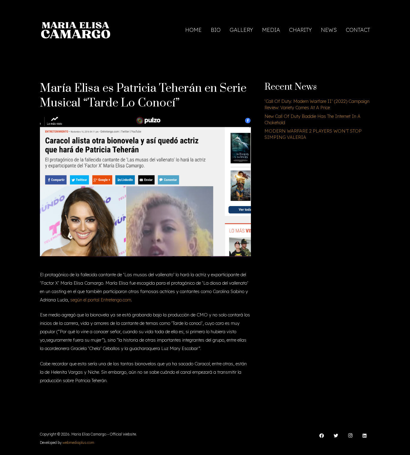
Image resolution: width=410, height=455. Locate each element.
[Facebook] (321, 436)
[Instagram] (350, 436)
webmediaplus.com (78, 442)
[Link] (75, 30)
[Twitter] (336, 436)
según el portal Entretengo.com (100, 300)
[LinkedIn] (364, 436)
